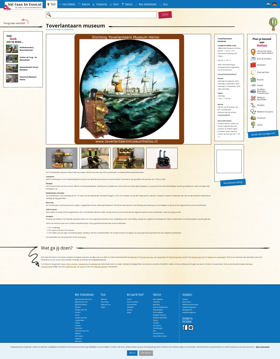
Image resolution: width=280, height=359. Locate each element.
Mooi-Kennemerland (147, 4)
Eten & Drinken (68, 4)
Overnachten (101, 4)
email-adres (81, 237)
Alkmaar (104, 299)
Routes (116, 4)
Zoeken (165, 14)
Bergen (77, 307)
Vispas (155, 320)
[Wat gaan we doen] (23, 6)
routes (82, 267)
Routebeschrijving (233, 182)
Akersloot (134, 257)
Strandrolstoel (158, 333)
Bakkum (78, 333)
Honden (156, 323)
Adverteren (186, 302)
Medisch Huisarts (159, 315)
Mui (154, 331)
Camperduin (161, 257)
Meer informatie (262, 347)
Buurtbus (156, 304)
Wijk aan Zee (105, 304)
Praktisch (128, 4)
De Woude (79, 336)
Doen (63, 264)
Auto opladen (158, 299)
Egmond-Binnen (81, 304)
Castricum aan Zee (82, 331)
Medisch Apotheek (160, 317)
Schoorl (77, 312)
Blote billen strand (160, 336)
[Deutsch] (274, 4)
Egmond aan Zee (198, 257)
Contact (185, 299)
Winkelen (86, 4)
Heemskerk (221, 257)
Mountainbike (158, 310)
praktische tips (70, 267)
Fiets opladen (158, 312)
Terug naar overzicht (14, 23)
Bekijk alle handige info (263, 134)
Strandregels (158, 328)
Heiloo (77, 323)
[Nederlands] (268, 4)
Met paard (157, 325)
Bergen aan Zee (147, 257)
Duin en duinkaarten (160, 307)
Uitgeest (210, 257)
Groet (77, 315)
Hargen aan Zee (81, 317)
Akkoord (132, 353)
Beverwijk (104, 302)
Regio (103, 307)
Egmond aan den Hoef (177, 257)
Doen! (53, 4)
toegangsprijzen (224, 115)
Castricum (78, 328)
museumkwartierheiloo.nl (227, 74)
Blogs (129, 312)
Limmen (78, 325)
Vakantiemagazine (101, 267)
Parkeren (156, 302)
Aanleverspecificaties (190, 304)
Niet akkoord (146, 353)
